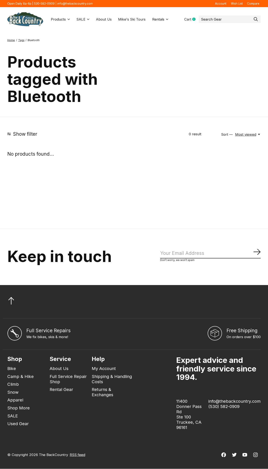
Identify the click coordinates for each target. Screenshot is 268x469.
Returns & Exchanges (102, 392)
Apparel (15, 400)
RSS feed (77, 455)
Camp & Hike (20, 376)
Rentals (158, 19)
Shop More (18, 407)
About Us (104, 19)
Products (58, 19)
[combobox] (230, 19)
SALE (80, 19)
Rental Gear (61, 389)
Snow (13, 392)
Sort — (227, 134)
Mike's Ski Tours (132, 19)
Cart (191, 19)
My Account (104, 368)
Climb (13, 384)
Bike (11, 368)
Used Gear (18, 423)
